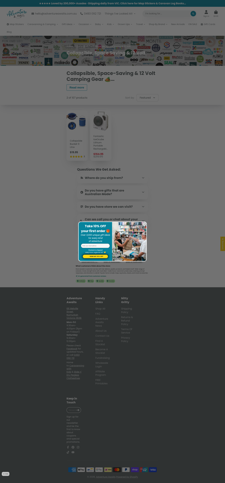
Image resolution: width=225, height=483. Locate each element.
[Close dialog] (144, 224)
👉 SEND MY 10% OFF (95, 256)
